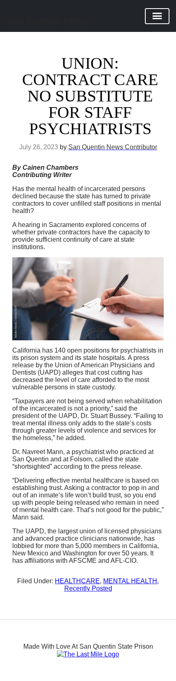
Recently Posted (88, 588)
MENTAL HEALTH (130, 581)
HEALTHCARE (77, 581)
